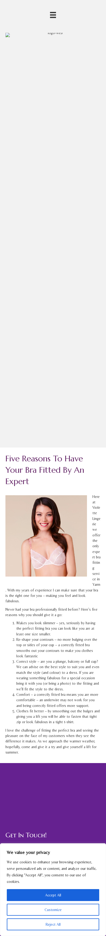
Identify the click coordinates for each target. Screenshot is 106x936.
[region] (53, 889)
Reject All (53, 924)
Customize (53, 910)
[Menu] (53, 15)
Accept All (53, 895)
